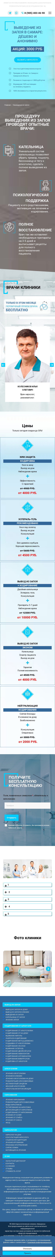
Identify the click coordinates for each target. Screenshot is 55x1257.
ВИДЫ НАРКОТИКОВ (13, 1105)
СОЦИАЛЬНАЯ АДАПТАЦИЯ (16, 1140)
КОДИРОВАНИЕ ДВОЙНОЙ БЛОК (18, 1051)
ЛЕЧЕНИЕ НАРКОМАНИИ (15, 1099)
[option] (27, 364)
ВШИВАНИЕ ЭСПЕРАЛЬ (15, 1048)
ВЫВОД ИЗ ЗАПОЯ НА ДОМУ (17, 1009)
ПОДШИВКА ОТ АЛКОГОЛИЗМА (18, 1043)
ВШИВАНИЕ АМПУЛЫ (14, 1035)
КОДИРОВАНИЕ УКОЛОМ (15, 1046)
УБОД (8, 1122)
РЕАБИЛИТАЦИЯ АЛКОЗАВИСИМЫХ (19, 1081)
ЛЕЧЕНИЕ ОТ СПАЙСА (14, 1117)
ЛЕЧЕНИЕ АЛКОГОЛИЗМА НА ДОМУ (19, 1078)
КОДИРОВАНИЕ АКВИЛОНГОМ (17, 1053)
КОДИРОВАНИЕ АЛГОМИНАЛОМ (18, 1056)
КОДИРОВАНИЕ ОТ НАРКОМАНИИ (19, 1112)
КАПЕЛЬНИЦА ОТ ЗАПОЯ (15, 1017)
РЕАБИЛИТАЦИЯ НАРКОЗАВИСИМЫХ (20, 1102)
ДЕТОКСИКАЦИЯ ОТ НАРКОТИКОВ (19, 1110)
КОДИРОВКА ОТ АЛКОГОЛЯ (16, 1061)
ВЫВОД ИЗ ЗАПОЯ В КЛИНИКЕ (17, 1012)
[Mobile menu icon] (49, 12)
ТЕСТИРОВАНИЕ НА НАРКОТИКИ (18, 1107)
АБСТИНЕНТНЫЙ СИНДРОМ (16, 1083)
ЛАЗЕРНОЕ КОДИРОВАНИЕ (16, 1038)
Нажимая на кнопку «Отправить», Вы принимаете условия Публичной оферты (28, 826)
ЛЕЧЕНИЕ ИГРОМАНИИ (14, 1142)
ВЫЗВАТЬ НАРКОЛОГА (27, 60)
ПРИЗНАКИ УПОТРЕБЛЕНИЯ (16, 1145)
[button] (3, 365)
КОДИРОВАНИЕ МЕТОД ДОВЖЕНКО (19, 1041)
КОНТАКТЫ (10, 1163)
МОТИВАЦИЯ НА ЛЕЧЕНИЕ (16, 1150)
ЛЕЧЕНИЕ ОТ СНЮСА (14, 1120)
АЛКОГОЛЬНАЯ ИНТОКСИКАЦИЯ (18, 1089)
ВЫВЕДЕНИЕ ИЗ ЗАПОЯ (15, 1014)
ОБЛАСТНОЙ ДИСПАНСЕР (16, 1161)
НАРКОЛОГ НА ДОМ (13, 1135)
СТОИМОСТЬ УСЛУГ (13, 1171)
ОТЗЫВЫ (9, 1168)
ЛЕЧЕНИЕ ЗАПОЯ (12, 1020)
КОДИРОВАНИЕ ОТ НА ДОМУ (17, 1033)
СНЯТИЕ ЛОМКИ (12, 1147)
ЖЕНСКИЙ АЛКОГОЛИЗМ (15, 1086)
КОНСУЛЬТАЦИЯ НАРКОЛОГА (17, 1137)
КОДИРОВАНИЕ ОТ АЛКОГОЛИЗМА (19, 1030)
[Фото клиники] (27, 969)
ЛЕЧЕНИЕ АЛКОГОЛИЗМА (16, 1073)
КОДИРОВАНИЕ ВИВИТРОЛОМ (18, 1058)
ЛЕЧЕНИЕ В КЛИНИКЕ (14, 1076)
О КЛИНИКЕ (10, 1166)
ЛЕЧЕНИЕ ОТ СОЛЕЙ (13, 1115)
